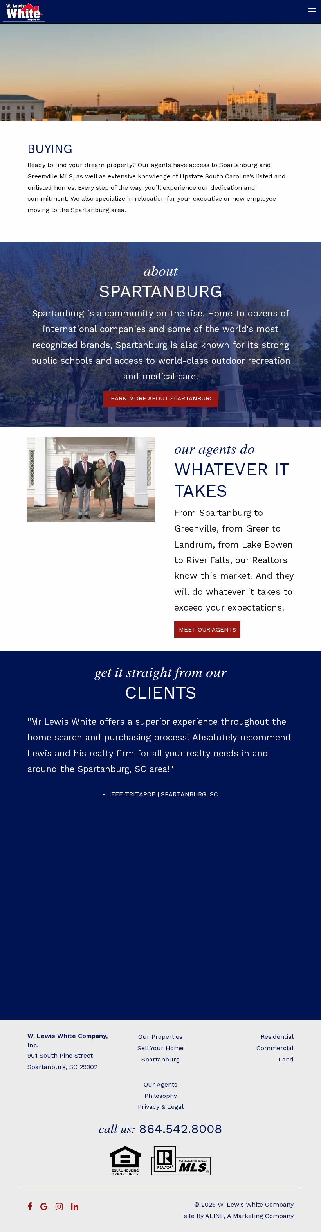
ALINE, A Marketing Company (249, 1215)
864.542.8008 (180, 1128)
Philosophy (160, 1095)
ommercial (277, 1048)
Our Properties (160, 1036)
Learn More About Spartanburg (160, 398)
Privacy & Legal (161, 1106)
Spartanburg (160, 1059)
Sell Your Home (160, 1048)
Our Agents (160, 1084)
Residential (277, 1036)
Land (286, 1059)
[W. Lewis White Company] (25, 11)
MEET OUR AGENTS (207, 629)
